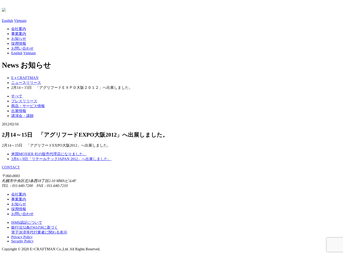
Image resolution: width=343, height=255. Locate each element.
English (7, 21)
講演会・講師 (22, 116)
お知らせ (18, 39)
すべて (16, 96)
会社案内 (18, 29)
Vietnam (20, 21)
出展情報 (18, 111)
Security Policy (22, 241)
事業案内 (18, 34)
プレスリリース (24, 101)
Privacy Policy (22, 237)
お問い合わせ (22, 214)
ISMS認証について (26, 222)
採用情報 (18, 43)
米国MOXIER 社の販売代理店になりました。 (49, 154)
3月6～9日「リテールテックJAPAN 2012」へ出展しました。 (61, 159)
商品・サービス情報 (28, 106)
